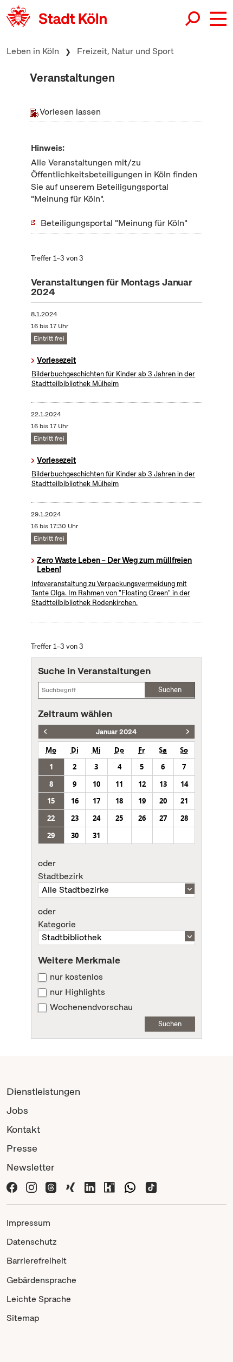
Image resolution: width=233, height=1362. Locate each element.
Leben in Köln (33, 51)
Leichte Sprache (39, 1299)
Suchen (170, 689)
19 (142, 801)
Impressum (28, 1222)
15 (51, 801)
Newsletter (31, 1167)
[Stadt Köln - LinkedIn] (90, 1186)
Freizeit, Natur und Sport (125, 51)
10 (96, 784)
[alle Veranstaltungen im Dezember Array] (45, 732)
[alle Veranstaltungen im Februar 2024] (188, 732)
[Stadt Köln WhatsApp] (130, 1186)
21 (184, 801)
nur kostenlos (76, 977)
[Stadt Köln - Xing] (70, 1186)
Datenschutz (32, 1241)
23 (75, 818)
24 (96, 818)
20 (163, 801)
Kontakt (23, 1129)
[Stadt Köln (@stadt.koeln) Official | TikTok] (151, 1186)
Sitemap (23, 1318)
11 (119, 784)
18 (119, 801)
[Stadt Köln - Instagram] (31, 1186)
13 (163, 784)
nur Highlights (77, 992)
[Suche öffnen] (193, 19)
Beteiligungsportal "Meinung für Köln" (114, 223)
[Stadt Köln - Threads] (51, 1186)
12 (142, 784)
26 (142, 818)
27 (163, 818)
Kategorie (57, 918)
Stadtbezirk (60, 870)
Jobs (17, 1110)
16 (75, 801)
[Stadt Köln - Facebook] (12, 1186)
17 (96, 801)
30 (75, 835)
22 (51, 818)
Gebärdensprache (41, 1280)
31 (96, 835)
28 (184, 818)
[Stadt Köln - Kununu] (109, 1186)
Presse (22, 1148)
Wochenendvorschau (91, 1007)
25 (119, 818)
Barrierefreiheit (37, 1260)
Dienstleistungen (43, 1091)
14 (184, 784)
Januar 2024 (116, 731)
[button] (218, 18)
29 (51, 835)
